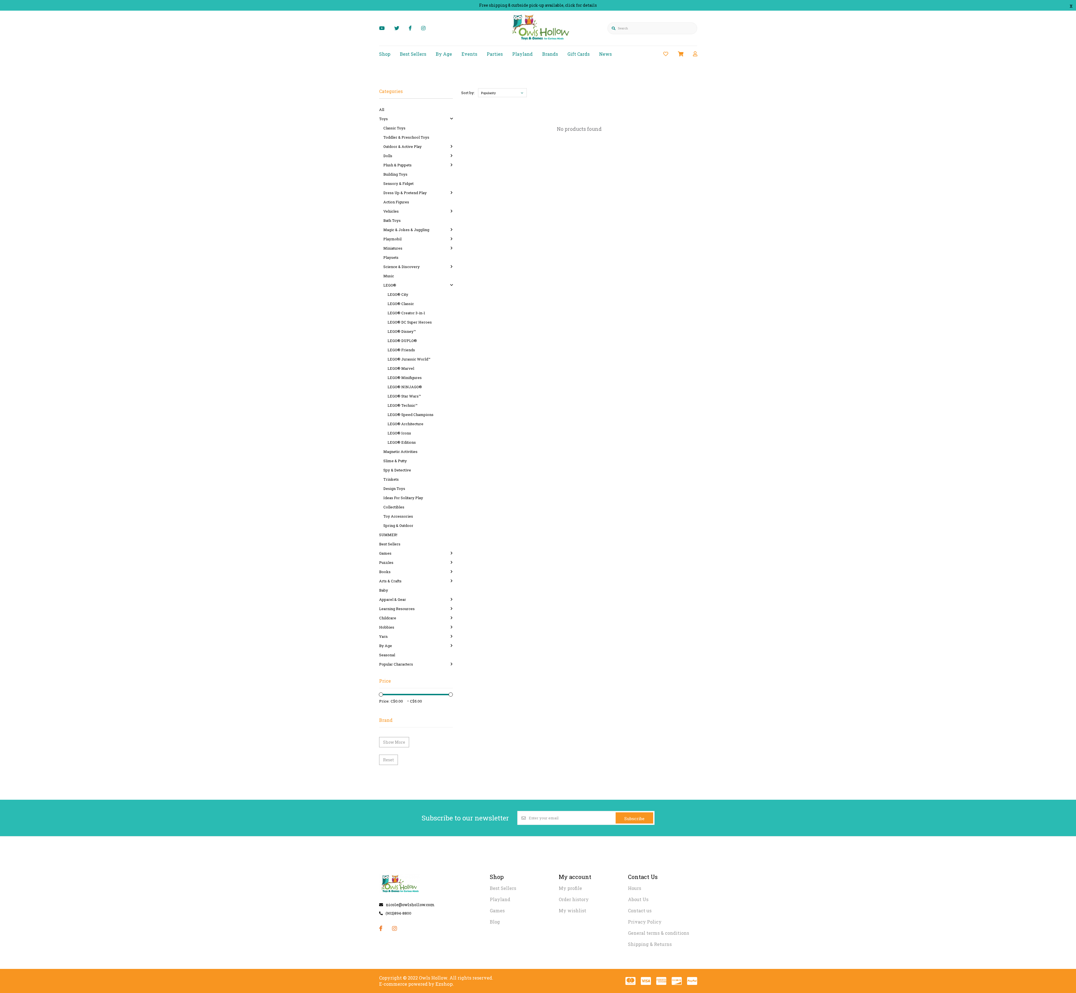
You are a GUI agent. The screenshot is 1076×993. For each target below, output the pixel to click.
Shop (384, 54)
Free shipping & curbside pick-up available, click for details (538, 5)
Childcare (387, 617)
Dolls (387, 155)
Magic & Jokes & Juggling (406, 229)
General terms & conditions (658, 933)
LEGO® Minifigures (405, 377)
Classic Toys (394, 128)
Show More (394, 742)
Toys (383, 118)
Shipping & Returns (650, 944)
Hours (634, 888)
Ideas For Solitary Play (403, 497)
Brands (550, 54)
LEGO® (389, 285)
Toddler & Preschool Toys (406, 137)
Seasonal (387, 654)
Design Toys (394, 488)
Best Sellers (413, 54)
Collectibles (393, 507)
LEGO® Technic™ (403, 405)
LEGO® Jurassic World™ (409, 359)
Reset (388, 759)
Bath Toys (392, 220)
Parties (495, 54)
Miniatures (392, 248)
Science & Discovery (401, 266)
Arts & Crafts (390, 580)
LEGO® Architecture (405, 423)
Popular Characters (396, 664)
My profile (570, 888)
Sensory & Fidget (398, 183)
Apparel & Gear (392, 599)
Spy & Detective (397, 470)
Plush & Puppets (397, 165)
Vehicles (391, 211)
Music (388, 275)
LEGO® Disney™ (402, 331)
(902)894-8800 (398, 913)
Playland (522, 54)
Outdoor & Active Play (402, 146)
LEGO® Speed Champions (410, 414)
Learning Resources (397, 608)
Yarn (383, 636)
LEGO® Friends (401, 349)
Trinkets (391, 479)
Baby (383, 590)
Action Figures (396, 201)
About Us (638, 899)
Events (469, 54)
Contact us (639, 910)
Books (385, 571)
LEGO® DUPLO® (402, 340)
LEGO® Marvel (401, 368)
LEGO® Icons (399, 433)
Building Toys (395, 174)
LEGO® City (398, 294)
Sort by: (468, 92)
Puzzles (386, 562)
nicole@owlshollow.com (410, 904)
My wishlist (572, 910)
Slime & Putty (395, 460)
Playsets (390, 257)
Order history (574, 899)
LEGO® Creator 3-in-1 (406, 312)
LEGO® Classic (401, 303)
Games (385, 553)
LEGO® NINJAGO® (405, 386)
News (605, 54)
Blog (495, 922)
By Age (444, 54)
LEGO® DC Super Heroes (410, 322)
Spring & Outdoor (398, 525)
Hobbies (386, 627)
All (381, 109)
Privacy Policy (645, 922)
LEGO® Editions (402, 442)
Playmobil (392, 238)
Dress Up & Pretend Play (405, 192)
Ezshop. (444, 984)
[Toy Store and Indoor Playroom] (541, 41)
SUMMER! (388, 534)
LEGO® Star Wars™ (404, 396)
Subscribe (634, 818)
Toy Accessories (398, 516)
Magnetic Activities (400, 451)
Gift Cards (578, 54)
